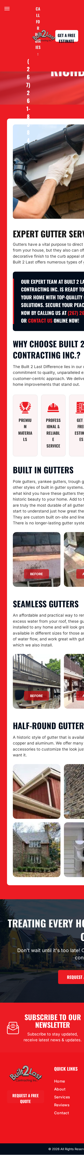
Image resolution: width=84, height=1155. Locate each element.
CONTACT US (40, 320)
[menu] (7, 8)
